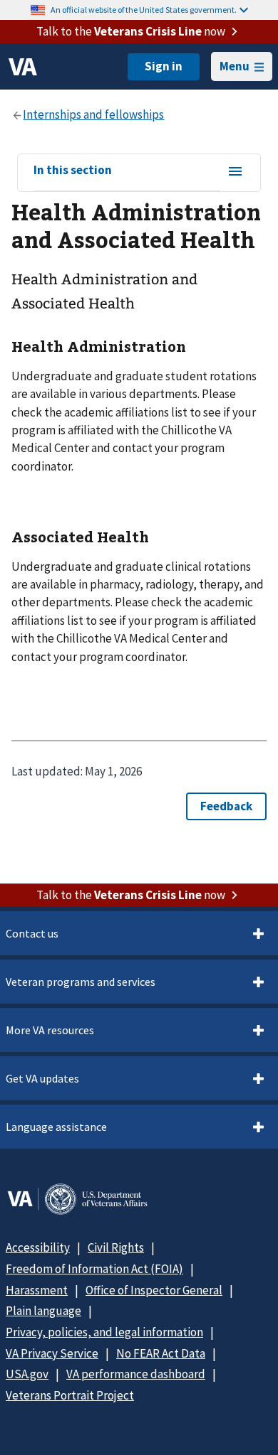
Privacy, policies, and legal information (104, 1332)
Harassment (37, 1290)
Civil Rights (116, 1247)
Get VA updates (42, 1078)
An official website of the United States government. (144, 9)
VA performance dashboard (135, 1374)
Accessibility (38, 1247)
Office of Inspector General (154, 1290)
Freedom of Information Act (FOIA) (94, 1269)
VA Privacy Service (52, 1353)
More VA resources (50, 1030)
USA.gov (27, 1374)
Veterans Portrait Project (70, 1395)
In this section (73, 170)
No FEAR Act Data (160, 1353)
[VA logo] (23, 66)
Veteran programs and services (80, 982)
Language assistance (56, 1127)
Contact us (32, 933)
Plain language (43, 1311)
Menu (234, 66)
